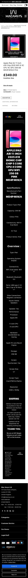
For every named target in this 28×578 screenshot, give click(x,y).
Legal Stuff (5, 535)
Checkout (19, 5)
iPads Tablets (9, 25)
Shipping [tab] (5, 105)
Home (2, 25)
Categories (5, 517)
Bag (15, 5)
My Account (5, 5)
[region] (14, 565)
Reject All (14, 574)
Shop (11, 5)
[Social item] (2, 511)
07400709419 (5, 502)
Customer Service (7, 523)
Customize (14, 570)
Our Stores (5, 529)
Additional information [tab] (10, 101)
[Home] (13, 14)
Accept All (14, 566)
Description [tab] (6, 97)
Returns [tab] (14, 105)
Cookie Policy (12, 562)
